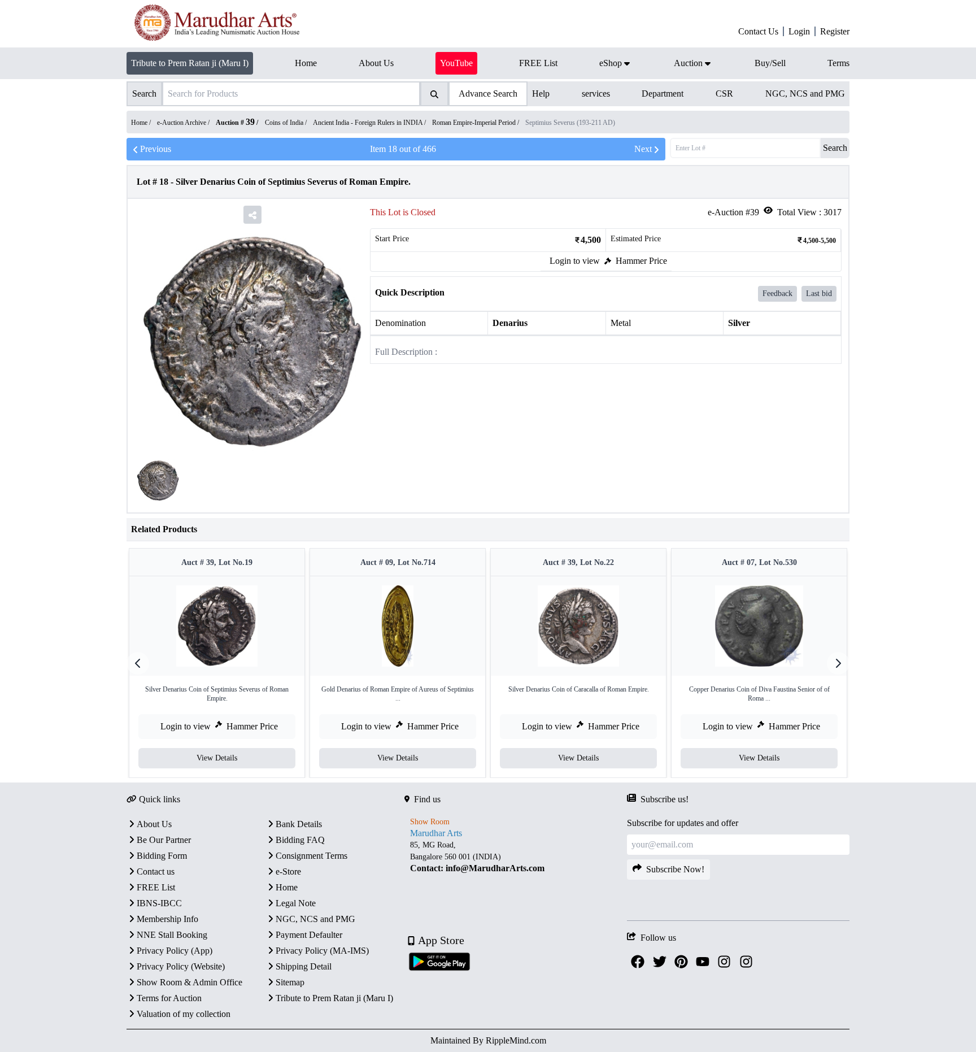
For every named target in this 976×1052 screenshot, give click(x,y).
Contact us (156, 871)
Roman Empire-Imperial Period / (476, 123)
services (596, 93)
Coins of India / (286, 123)
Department (662, 93)
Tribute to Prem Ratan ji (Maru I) (190, 63)
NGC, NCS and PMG (805, 93)
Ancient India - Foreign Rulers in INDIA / (370, 123)
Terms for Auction (169, 998)
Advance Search (488, 93)
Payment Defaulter (309, 935)
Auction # (235, 123)
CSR (724, 93)
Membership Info (167, 919)
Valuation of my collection (183, 1014)
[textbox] (515, 856)
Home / (141, 123)
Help (541, 93)
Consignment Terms (311, 855)
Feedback (777, 293)
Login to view (575, 261)
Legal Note (296, 903)
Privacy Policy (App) (174, 950)
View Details (217, 758)
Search (835, 148)
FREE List (156, 887)
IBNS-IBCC (159, 903)
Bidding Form (162, 855)
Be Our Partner (164, 840)
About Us (154, 824)
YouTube (456, 63)
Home (287, 887)
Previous (155, 149)
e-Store (288, 871)
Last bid (819, 293)
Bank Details (299, 824)
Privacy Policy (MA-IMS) (322, 950)
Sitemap (290, 982)
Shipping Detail (304, 966)
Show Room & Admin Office (189, 982)
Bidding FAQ (300, 840)
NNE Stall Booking (172, 935)
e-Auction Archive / (184, 123)
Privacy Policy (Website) (181, 966)
